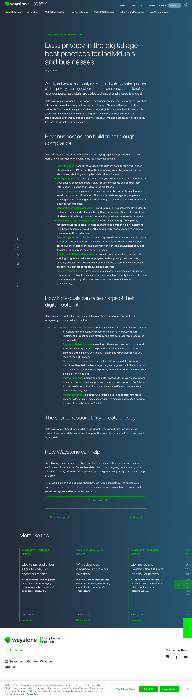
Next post (136, 517)
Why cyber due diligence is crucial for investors (92, 569)
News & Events (138, 5)
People (152, 5)
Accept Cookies (169, 689)
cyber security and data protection (73, 487)
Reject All (148, 689)
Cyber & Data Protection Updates (63, 34)
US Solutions (33, 12)
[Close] (187, 688)
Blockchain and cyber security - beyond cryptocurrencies (38, 569)
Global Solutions (12, 12)
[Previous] (178, 584)
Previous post (59, 517)
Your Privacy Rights (125, 689)
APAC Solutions (80, 12)
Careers (162, 5)
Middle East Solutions (55, 12)
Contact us (174, 5)
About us (123, 5)
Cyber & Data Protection (132, 12)
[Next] (187, 584)
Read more (27, 619)
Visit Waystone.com (159, 12)
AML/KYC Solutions (104, 12)
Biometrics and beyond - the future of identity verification (147, 569)
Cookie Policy (33, 693)
